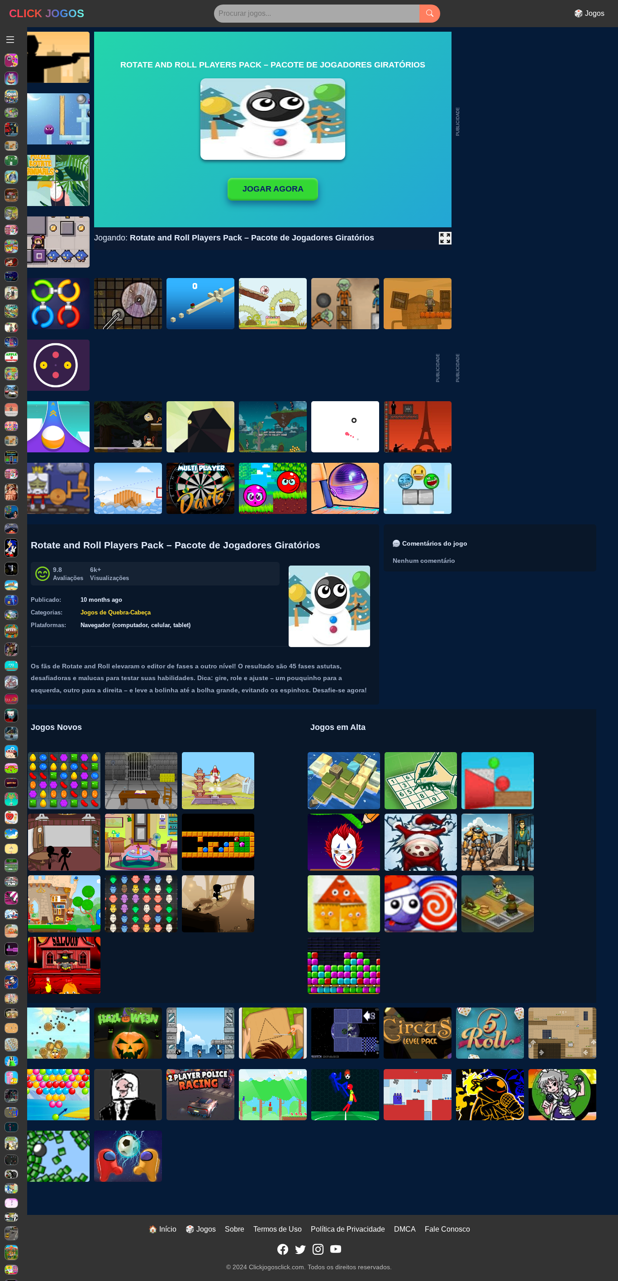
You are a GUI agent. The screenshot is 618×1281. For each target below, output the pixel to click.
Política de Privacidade (348, 1229)
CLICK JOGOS (46, 13)
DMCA (405, 1229)
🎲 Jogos (589, 13)
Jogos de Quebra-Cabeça (116, 612)
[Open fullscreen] (445, 238)
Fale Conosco (447, 1229)
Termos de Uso (277, 1229)
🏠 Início (162, 1229)
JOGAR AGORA (273, 188)
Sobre (234, 1229)
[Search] (429, 14)
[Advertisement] (528, 368)
